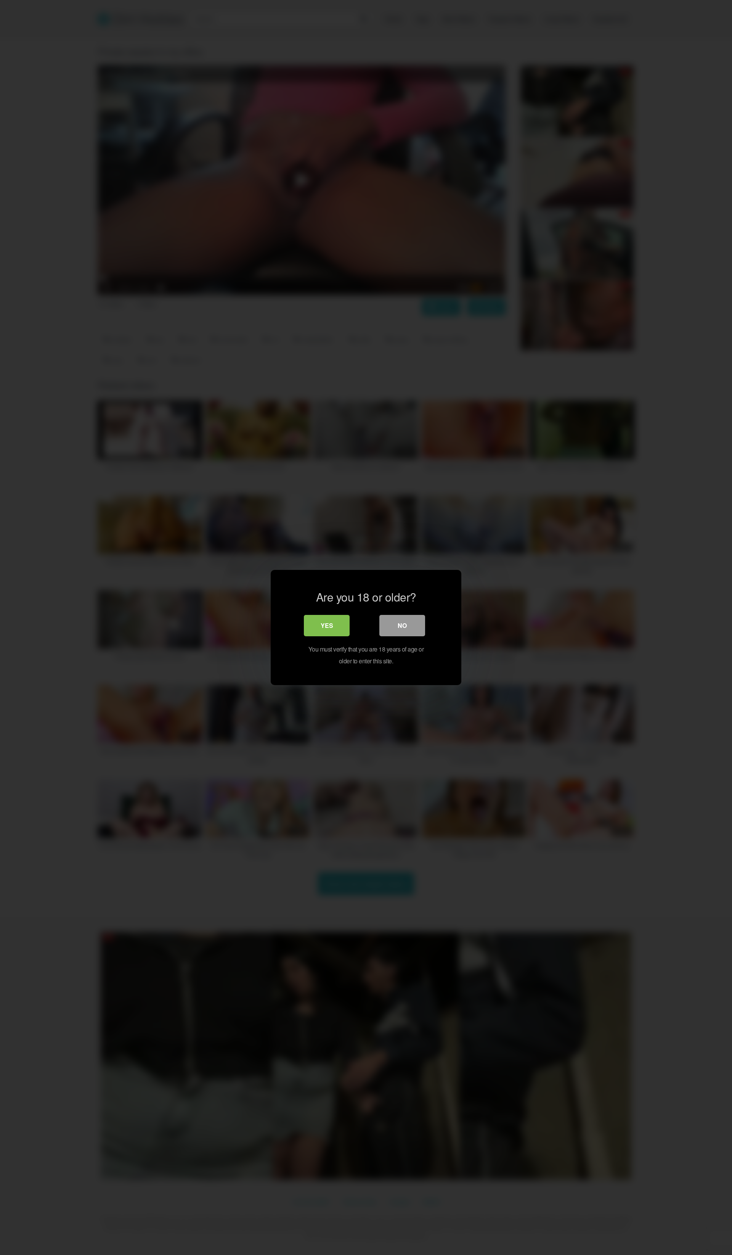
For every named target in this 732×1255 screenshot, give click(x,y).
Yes (327, 625)
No (402, 625)
